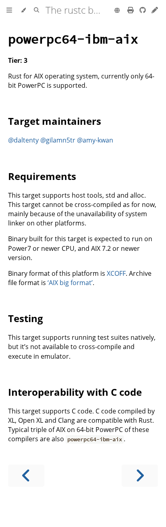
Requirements (42, 176)
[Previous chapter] (26, 476)
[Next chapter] (140, 476)
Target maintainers (54, 121)
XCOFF (116, 273)
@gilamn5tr (57, 140)
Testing (25, 318)
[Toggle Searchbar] (36, 10)
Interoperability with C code (75, 392)
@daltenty (23, 140)
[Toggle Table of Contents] (9, 10)
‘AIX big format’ (70, 282)
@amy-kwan (95, 140)
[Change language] (117, 11)
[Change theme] (23, 10)
